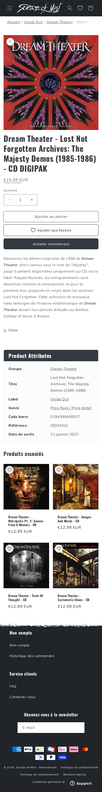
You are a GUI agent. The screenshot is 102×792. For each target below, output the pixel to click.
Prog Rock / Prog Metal (71, 408)
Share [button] (13, 330)
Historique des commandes (31, 656)
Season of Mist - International (36, 767)
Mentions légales (74, 774)
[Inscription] (79, 727)
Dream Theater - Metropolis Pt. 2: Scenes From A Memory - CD (25, 521)
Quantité (10, 190)
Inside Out (60, 399)
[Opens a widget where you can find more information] (81, 784)
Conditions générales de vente (53, 781)
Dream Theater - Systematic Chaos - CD (74, 598)
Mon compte (19, 645)
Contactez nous (22, 697)
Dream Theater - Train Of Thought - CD (25, 598)
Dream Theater (64, 368)
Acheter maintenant (51, 244)
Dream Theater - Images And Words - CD (75, 519)
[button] (9, 8)
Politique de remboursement (39, 774)
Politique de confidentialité (79, 767)
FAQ (13, 686)
